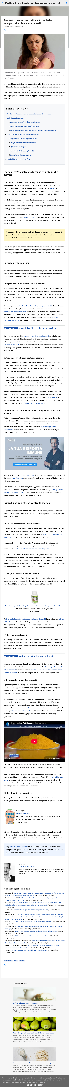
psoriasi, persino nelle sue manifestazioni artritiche (32, 708)
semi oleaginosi (17, 478)
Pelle (15, 960)
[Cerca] (66, 3)
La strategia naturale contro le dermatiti (37, 656)
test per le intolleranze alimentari (36, 336)
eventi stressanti (30, 217)
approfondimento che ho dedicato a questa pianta (31, 549)
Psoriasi (21, 960)
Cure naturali (8, 960)
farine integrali (52, 397)
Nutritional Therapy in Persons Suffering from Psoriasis (31, 910)
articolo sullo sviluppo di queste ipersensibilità (35, 306)
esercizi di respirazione (19, 847)
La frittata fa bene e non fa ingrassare (26, 1003)
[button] (5, 30)
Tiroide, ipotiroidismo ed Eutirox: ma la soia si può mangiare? (33, 1063)
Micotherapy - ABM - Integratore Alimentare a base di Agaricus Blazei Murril (34, 606)
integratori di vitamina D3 (21, 711)
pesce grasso (29, 475)
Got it (40, 1085)
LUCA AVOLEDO (26, 867)
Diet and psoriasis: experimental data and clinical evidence (29, 950)
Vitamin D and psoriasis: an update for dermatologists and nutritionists (36, 931)
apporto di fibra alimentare (34, 403)
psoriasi (52, 188)
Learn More (31, 1085)
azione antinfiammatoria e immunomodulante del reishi (25, 619)
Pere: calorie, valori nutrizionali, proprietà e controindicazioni (33, 1033)
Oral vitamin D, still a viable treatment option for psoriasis (33, 921)
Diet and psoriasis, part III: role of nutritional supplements (32, 936)
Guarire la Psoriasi (23, 814)
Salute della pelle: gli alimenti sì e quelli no (38, 328)
